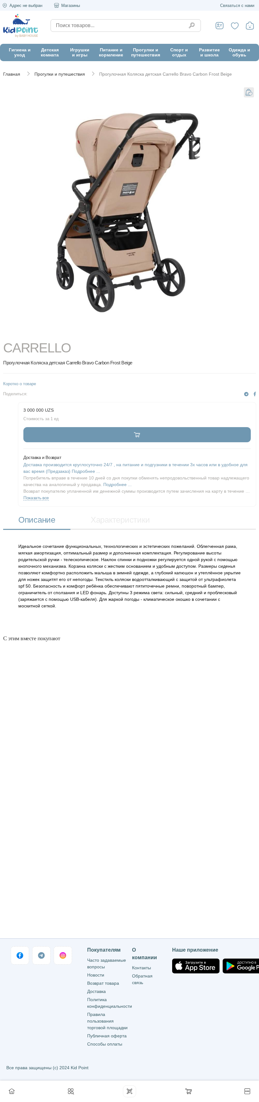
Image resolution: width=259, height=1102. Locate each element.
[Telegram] (246, 394)
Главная (11, 74)
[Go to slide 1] (37, 332)
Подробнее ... (117, 484)
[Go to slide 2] (98, 332)
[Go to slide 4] (222, 332)
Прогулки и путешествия (59, 74)
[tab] (36, 520)
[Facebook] (255, 394)
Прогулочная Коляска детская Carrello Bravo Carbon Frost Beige (165, 74)
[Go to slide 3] (160, 332)
